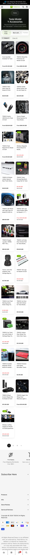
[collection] (11, 552)
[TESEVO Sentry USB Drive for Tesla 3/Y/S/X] (7, 107)
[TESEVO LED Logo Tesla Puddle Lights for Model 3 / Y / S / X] (22, 199)
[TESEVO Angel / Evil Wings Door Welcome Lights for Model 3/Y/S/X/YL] (22, 385)
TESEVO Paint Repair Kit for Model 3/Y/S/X (7, 147)
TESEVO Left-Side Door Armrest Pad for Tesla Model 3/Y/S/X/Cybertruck (22, 241)
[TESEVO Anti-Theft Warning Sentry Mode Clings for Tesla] (7, 291)
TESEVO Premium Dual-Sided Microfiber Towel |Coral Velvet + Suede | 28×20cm (22, 365)
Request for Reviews (7, 524)
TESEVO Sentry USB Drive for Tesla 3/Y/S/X (7, 118)
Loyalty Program (6, 521)
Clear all (14, 38)
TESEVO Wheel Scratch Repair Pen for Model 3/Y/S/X (7, 396)
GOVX (3, 513)
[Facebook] (3, 489)
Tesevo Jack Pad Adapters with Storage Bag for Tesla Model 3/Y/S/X (7, 271)
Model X (6, 38)
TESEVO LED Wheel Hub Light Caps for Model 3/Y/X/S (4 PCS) (7, 210)
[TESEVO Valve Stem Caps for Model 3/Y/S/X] (7, 77)
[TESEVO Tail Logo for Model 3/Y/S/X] (22, 260)
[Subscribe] (27, 485)
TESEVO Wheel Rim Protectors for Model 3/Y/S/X (22, 58)
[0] (27, 7)
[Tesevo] (15, 7)
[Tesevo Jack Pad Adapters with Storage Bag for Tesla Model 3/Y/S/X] (7, 260)
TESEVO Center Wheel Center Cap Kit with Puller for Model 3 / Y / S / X (22, 88)
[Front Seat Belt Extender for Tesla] (7, 47)
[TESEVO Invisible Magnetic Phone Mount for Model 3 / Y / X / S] (7, 354)
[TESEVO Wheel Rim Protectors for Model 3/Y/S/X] (22, 47)
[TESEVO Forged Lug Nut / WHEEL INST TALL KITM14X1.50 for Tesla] (7, 230)
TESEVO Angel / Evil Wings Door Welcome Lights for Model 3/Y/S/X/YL (22, 397)
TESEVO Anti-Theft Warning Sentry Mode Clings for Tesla (7, 302)
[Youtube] (13, 489)
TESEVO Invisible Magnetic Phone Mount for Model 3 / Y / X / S (7, 365)
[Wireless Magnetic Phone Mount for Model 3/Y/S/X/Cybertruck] (22, 136)
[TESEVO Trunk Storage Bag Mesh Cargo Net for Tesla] (22, 168)
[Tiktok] (18, 489)
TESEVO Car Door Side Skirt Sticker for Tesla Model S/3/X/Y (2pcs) (21, 302)
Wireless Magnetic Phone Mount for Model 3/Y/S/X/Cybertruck (22, 147)
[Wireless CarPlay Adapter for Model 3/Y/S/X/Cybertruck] (7, 415)
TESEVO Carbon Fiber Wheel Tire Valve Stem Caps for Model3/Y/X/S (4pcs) (21, 334)
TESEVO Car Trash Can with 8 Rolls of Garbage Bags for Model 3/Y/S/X (7, 334)
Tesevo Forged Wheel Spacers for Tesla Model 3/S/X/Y (22, 118)
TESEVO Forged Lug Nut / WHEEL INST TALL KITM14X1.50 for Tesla (7, 241)
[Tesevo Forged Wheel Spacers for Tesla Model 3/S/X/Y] (22, 107)
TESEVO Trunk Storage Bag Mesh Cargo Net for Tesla (22, 179)
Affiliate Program (6, 516)
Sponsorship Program (8, 527)
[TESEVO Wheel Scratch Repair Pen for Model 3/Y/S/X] (7, 385)
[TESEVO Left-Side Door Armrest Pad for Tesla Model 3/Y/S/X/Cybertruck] (22, 230)
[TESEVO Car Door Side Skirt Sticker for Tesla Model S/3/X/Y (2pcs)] (22, 291)
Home (15, 13)
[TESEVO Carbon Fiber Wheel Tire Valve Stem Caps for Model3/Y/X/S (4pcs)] (22, 323)
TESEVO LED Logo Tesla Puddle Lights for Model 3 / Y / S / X (22, 210)
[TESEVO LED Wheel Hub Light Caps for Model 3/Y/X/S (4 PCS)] (7, 199)
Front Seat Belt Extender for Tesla (7, 57)
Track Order (5, 518)
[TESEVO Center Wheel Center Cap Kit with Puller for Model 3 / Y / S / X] (22, 77)
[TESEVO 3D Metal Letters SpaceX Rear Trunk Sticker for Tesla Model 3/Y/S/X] (7, 168)
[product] (4, 552)
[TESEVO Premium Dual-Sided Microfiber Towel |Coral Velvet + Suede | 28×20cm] (22, 354)
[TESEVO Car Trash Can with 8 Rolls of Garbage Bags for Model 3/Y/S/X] (7, 323)
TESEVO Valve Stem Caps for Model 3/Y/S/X (6, 88)
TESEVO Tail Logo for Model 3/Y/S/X (22, 270)
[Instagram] (8, 489)
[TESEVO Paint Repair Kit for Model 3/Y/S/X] (7, 136)
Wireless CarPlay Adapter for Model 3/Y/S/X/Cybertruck (7, 426)
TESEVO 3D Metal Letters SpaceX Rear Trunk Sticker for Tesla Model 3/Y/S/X (7, 179)
